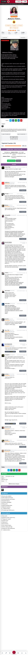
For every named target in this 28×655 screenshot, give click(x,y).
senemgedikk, (10, 215)
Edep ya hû (4, 503)
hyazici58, (9, 319)
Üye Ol (18, 160)
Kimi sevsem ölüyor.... (7, 525)
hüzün (6, 70)
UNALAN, (8, 440)
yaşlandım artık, (8, 427)
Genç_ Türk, (9, 330)
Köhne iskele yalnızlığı (7, 526)
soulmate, (9, 374)
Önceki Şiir (4, 37)
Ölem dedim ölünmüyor (7, 497)
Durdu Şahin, (10, 303)
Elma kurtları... (5, 523)
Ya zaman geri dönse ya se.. (8, 510)
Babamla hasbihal (6, 507)
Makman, (9, 205)
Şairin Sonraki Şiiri (22, 134)
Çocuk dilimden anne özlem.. (8, 499)
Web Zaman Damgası (14, 483)
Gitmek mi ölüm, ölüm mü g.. (8, 517)
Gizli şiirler (4, 516)
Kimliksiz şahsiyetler (6, 502)
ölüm (6, 55)
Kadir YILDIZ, (9, 290)
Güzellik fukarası (6, 500)
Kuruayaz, (9, 193)
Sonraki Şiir (23, 37)
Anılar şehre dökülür (7, 496)
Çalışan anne (5, 520)
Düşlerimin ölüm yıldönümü (8, 528)
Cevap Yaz (23, 179)
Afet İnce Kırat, (11, 450)
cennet (6, 114)
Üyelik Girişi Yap (11, 160)
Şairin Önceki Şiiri (6, 134)
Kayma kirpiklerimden (7, 505)
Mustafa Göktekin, (8, 243)
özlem (5, 81)
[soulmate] (2, 126)
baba (10, 112)
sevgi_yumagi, (10, 167)
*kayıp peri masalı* (6, 519)
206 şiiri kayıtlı (14, 16)
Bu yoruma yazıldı (10, 351)
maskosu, (9, 272)
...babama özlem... (6, 508)
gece (6, 54)
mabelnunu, (10, 182)
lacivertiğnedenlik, (8, 345)
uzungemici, (10, 354)
